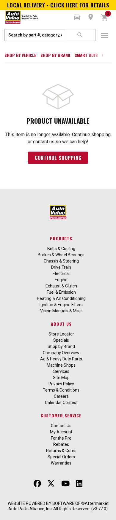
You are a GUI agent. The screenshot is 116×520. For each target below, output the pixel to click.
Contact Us (61, 425)
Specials (61, 340)
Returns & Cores (61, 450)
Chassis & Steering (61, 261)
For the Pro (61, 438)
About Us (61, 324)
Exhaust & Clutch (61, 286)
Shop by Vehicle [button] (20, 55)
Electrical (61, 273)
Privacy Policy (61, 383)
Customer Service (61, 415)
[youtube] (65, 483)
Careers (61, 396)
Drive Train (61, 267)
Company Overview (61, 352)
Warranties (61, 463)
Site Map (61, 377)
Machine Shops (61, 365)
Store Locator (61, 334)
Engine (61, 279)
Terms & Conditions (61, 390)
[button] (77, 17)
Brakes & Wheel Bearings (61, 254)
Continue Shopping (58, 157)
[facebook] (37, 483)
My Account (61, 432)
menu (104, 35)
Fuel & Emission (61, 292)
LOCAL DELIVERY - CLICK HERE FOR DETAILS (58, 5)
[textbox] (35, 35)
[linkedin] (79, 483)
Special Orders (61, 456)
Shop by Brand (55, 55)
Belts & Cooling (61, 248)
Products (61, 238)
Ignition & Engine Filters (61, 304)
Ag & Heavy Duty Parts (61, 359)
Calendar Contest (61, 402)
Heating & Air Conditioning (61, 298)
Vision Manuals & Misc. (61, 310)
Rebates (61, 444)
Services (61, 371)
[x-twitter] (51, 483)
